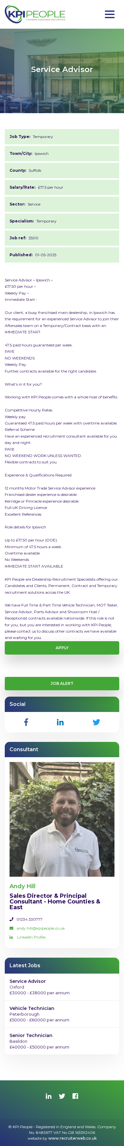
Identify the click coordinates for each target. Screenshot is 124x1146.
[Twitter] (62, 1096)
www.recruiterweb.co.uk (72, 1138)
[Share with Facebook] (26, 722)
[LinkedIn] (49, 1096)
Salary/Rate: (22, 187)
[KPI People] (35, 14)
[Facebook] (75, 1096)
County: (18, 170)
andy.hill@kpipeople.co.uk (41, 928)
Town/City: (21, 153)
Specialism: (22, 221)
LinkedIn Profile (30, 937)
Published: (21, 254)
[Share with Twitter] (96, 722)
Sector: (17, 204)
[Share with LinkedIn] (60, 722)
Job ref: (18, 238)
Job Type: (20, 136)
